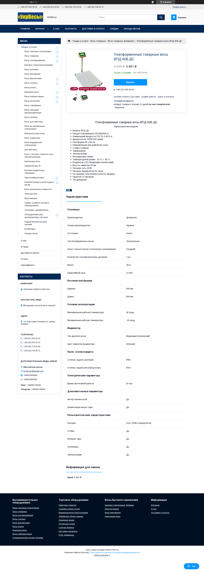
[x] (70, 190)
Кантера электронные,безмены (38, 65)
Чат (194, 566)
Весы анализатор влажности (38, 189)
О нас (56, 29)
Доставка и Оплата (160, 512)
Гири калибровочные (34, 177)
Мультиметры (30, 198)
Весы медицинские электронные (33, 143)
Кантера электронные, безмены (119, 505)
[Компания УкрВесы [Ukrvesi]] (30, 21)
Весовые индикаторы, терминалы (34, 171)
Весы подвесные (32, 138)
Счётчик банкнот (66, 527)
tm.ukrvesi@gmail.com (33, 371)
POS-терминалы (66, 535)
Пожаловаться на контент (100, 552)
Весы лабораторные (34, 96)
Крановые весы (31, 92)
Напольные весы (32, 161)
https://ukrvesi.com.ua (32, 367)
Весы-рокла (30, 87)
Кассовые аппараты (68, 531)
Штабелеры (29, 229)
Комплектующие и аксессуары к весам (39, 183)
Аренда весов (132, 29)
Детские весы (30, 149)
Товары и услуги (80, 41)
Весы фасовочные (33, 78)
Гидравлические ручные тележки (35, 223)
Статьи (24, 259)
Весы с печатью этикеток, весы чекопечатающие (38, 155)
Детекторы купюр (67, 524)
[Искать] (161, 17)
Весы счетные (30, 83)
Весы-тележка (31, 117)
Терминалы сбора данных (71, 516)
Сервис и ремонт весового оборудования (36, 204)
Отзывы (25, 247)
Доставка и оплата (93, 29)
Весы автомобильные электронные (34, 127)
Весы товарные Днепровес (121, 41)
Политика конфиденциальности (126, 552)
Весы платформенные (34, 60)
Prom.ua (115, 550)
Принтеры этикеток (67, 505)
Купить (130, 82)
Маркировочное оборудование (73, 512)
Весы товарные (98, 41)
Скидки (114, 29)
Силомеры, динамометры (36, 210)
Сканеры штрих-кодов (69, 509)
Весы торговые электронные (37, 51)
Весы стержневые (32, 105)
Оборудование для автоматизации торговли (36, 215)
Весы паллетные (32, 101)
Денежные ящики (66, 520)
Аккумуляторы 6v (32, 166)
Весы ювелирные (32, 74)
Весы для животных (33, 122)
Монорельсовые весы (34, 133)
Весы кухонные (31, 69)
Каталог (40, 29)
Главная (25, 29)
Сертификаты (27, 265)
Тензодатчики (30, 194)
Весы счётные (19, 519)
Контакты (71, 29)
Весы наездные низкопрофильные (32, 111)
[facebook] (67, 190)
